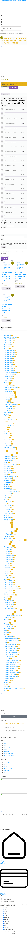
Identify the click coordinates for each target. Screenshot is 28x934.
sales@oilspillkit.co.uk (9, 727)
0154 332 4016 (20, 723)
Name (2, 235)
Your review (4, 227)
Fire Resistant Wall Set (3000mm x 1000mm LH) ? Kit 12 (7, 308)
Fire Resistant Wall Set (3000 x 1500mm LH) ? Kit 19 (20, 275)
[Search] (2, 31)
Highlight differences (9, 901)
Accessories (5, 33)
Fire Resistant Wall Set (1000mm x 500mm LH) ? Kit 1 (7, 276)
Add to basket (13, 87)
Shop (4, 861)
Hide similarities (7, 899)
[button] (6, 288)
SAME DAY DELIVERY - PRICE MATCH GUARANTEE (14, 0)
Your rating (4, 226)
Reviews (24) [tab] (6, 94)
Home (1, 33)
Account (4, 894)
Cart (4, 863)
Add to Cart (4, 258)
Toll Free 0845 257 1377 (10, 723)
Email (2, 239)
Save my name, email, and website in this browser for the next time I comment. (13, 244)
